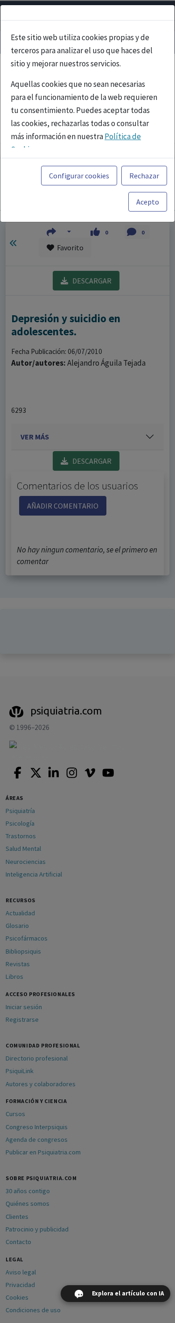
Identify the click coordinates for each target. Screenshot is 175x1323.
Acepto (147, 201)
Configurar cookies (79, 175)
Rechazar (144, 175)
